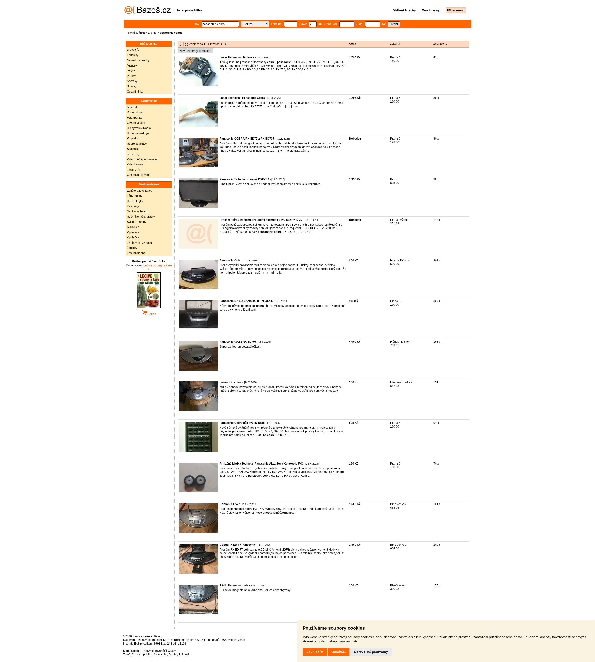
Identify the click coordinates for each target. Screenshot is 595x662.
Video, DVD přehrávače (142, 159)
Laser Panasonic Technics (237, 57)
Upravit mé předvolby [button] (371, 652)
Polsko (173, 654)
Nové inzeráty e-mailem (195, 51)
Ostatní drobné (136, 253)
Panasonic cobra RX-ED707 (238, 341)
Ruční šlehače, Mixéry (141, 216)
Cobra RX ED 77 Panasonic (238, 544)
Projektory (133, 138)
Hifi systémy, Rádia (139, 128)
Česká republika (142, 654)
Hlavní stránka (136, 32)
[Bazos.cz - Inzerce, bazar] (147, 13)
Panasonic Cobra (231, 260)
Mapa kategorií (132, 650)
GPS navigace (136, 122)
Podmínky (193, 640)
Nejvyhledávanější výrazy (159, 650)
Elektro (152, 32)
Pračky (131, 75)
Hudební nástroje (138, 133)
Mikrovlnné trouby (138, 60)
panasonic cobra (231, 382)
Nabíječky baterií (137, 211)
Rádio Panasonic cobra (235, 585)
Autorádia (133, 107)
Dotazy (142, 640)
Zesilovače (134, 169)
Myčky (131, 70)
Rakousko (184, 654)
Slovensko (160, 654)
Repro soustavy (137, 143)
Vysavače (133, 232)
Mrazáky (132, 65)
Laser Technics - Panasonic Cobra (242, 98)
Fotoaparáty (134, 117)
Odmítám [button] (338, 652)
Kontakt (168, 640)
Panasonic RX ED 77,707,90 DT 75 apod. (246, 301)
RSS (224, 640)
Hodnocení (155, 640)
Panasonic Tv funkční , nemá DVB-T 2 (244, 179)
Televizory (133, 154)
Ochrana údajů (210, 640)
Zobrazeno (440, 43)
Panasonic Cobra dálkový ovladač (242, 423)
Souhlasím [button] (314, 652)
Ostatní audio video (139, 175)
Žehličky (132, 248)
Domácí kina (135, 112)
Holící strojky (135, 201)
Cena (352, 43)
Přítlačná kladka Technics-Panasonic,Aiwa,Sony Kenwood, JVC (261, 463)
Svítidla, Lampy (136, 222)
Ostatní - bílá (135, 91)
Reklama (179, 640)
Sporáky (132, 81)
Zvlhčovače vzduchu (140, 242)
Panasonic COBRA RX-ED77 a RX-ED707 (247, 138)
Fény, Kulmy (134, 195)
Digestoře (133, 49)
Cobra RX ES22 (230, 504)
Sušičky (132, 86)
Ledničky (132, 55)
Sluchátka (133, 148)
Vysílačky (133, 237)
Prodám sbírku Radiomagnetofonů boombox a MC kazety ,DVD (261, 219)
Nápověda (129, 640)
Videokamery (135, 164)
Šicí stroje (133, 227)
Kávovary (133, 206)
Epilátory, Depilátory (139, 190)
